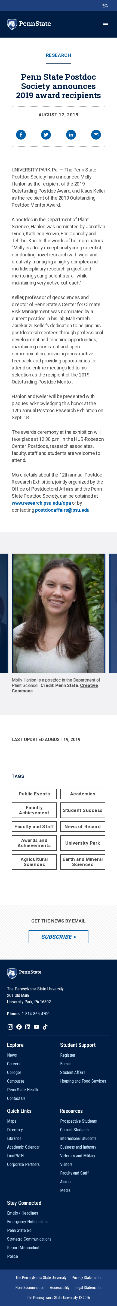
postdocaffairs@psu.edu (62, 510)
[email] (96, 135)
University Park (82, 843)
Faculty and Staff (34, 826)
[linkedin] (71, 135)
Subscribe (56, 937)
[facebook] (21, 135)
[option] (58, 624)
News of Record (82, 826)
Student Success (83, 810)
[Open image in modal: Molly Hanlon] (58, 613)
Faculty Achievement (34, 810)
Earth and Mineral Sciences (83, 862)
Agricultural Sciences (34, 862)
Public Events (34, 793)
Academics (83, 793)
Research (58, 55)
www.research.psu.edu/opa (41, 503)
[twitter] (46, 135)
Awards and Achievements (34, 843)
